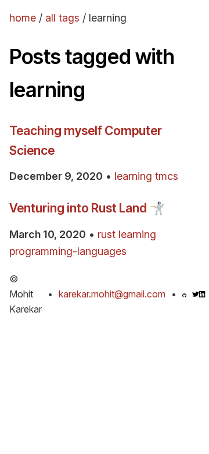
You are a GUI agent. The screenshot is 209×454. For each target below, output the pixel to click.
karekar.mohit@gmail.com (112, 294)
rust (107, 234)
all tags (62, 18)
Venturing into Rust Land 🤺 (86, 208)
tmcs (166, 176)
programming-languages (68, 251)
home (22, 18)
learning (133, 176)
